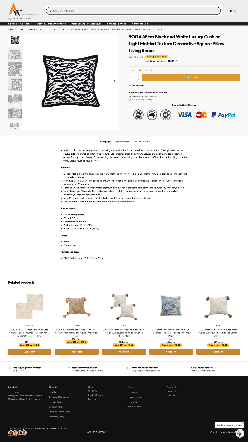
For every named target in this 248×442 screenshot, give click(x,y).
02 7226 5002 (14, 392)
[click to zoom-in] (71, 81)
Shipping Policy (56, 406)
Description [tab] (104, 141)
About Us (53, 387)
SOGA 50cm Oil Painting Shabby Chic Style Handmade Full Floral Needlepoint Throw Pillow (171, 332)
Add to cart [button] (29, 351)
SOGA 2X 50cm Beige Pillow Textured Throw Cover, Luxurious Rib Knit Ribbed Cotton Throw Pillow (124, 332)
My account (133, 392)
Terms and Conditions (59, 396)
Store (20, 29)
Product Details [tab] (122, 141)
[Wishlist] (46, 293)
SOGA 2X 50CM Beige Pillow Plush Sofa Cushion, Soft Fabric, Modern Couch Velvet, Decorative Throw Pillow (29, 332)
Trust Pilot (93, 391)
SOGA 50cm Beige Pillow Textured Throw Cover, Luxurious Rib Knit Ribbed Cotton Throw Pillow (218, 332)
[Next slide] (115, 81)
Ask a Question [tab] (142, 141)
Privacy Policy (55, 401)
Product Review (95, 395)
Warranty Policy (56, 416)
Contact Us (133, 387)
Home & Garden (35, 29)
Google (91, 387)
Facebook (92, 399)
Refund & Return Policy (59, 411)
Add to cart (191, 77)
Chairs (62, 29)
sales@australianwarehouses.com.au (25, 395)
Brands (52, 392)
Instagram (172, 391)
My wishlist (133, 401)
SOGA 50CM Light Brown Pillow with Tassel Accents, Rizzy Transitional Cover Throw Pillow (76, 331)
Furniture (51, 29)
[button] (233, 11)
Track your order (135, 396)
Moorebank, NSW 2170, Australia (24, 399)
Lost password (134, 405)
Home (10, 29)
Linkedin (171, 395)
